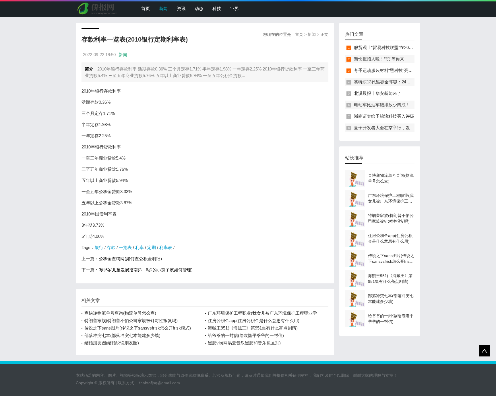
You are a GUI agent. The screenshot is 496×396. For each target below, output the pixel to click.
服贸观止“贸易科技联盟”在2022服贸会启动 (394, 47)
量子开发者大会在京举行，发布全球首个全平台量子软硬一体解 (414, 127)
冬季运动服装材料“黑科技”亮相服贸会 (390, 70)
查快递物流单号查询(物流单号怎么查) (120, 313)
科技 (216, 8)
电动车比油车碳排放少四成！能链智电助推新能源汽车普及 (410, 104)
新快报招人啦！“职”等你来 (379, 58)
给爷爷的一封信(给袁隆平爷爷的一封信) (246, 335)
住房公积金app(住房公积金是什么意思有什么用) (253, 320)
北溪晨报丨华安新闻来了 (377, 93)
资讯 (181, 8)
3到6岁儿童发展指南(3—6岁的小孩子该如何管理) (146, 269)
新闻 (163, 8)
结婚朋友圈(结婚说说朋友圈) (111, 342)
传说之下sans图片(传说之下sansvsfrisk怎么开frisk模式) (137, 328)
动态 (199, 8)
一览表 (125, 247)
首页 (145, 8)
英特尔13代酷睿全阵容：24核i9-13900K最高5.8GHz (403, 81)
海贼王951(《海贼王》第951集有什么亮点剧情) (253, 328)
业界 (234, 8)
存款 (111, 247)
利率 (139, 247)
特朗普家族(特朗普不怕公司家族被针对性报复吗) (131, 320)
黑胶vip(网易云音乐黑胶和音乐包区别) (244, 342)
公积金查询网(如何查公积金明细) (130, 258)
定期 (151, 247)
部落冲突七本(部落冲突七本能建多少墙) (122, 335)
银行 (99, 247)
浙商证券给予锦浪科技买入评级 (384, 116)
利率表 (165, 247)
